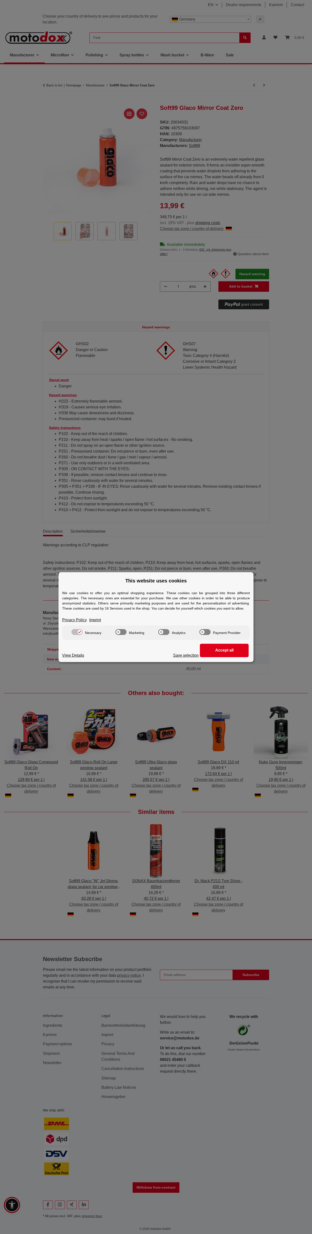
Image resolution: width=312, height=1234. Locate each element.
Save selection (186, 655)
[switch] (77, 632)
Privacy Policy (74, 620)
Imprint (95, 620)
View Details (73, 655)
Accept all (224, 650)
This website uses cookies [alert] (156, 580)
